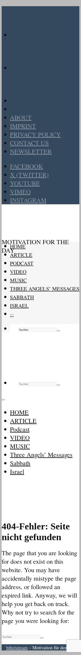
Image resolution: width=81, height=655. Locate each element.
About (21, 117)
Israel (19, 305)
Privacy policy (35, 134)
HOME (18, 246)
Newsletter (31, 151)
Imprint (23, 126)
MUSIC (18, 280)
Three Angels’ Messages (44, 288)
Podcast (21, 263)
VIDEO (18, 271)
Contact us (29, 143)
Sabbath (22, 297)
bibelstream (17, 647)
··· (12, 313)
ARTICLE (21, 254)
